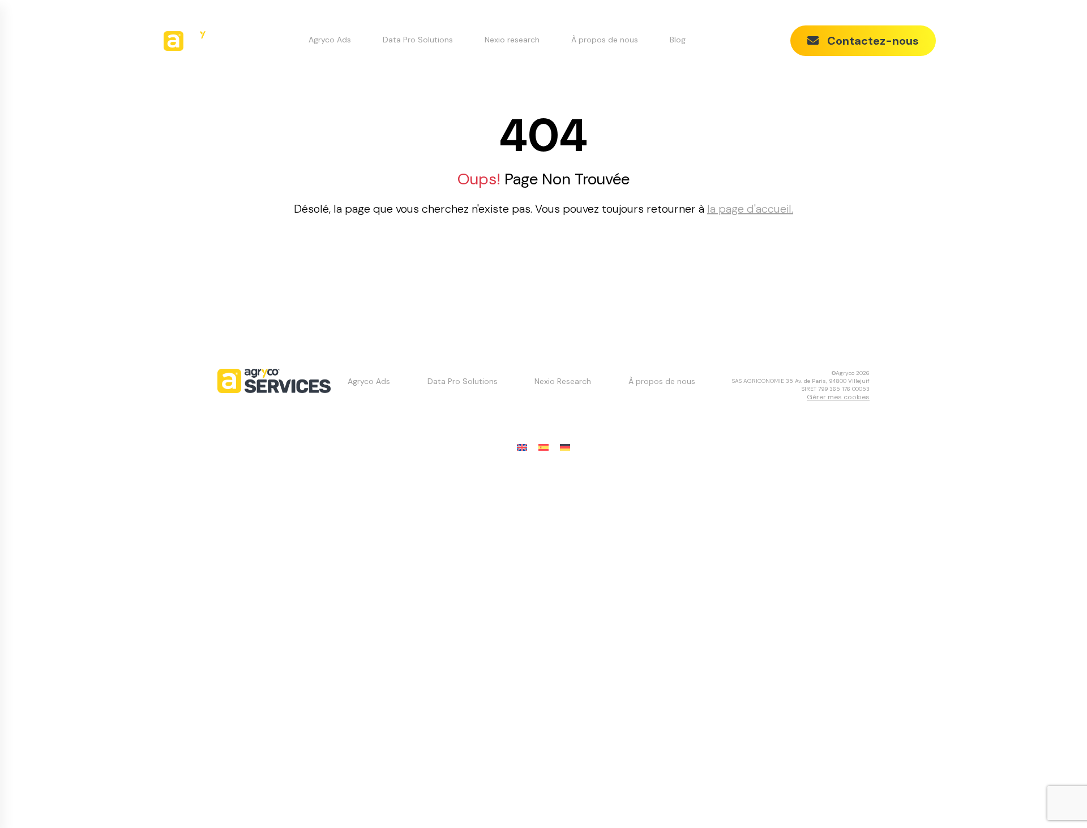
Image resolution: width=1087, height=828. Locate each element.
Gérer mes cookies (838, 397)
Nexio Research (562, 381)
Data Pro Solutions (418, 39)
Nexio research (512, 39)
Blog (678, 39)
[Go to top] (1056, 797)
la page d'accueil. (750, 208)
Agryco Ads (330, 39)
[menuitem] (522, 447)
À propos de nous (604, 39)
